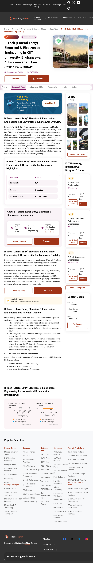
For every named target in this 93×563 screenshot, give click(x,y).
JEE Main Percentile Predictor (75, 468)
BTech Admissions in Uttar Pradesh (78, 494)
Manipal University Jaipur (11, 453)
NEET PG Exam (47, 466)
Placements (52, 87)
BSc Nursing (27, 490)
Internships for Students (59, 516)
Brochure (83, 204)
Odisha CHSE (58, 508)
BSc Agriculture (29, 498)
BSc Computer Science (32, 494)
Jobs (64, 5)
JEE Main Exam (47, 474)
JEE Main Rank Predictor (77, 456)
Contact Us (47, 544)
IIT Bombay (8, 478)
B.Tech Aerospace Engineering (76, 258)
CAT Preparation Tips (45, 495)
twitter (71, 539)
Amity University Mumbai (10, 469)
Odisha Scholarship (58, 488)
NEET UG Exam (47, 485)
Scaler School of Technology (10, 494)
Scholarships (27, 5)
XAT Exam (45, 481)
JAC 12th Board (60, 511)
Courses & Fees (18, 87)
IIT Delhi (7, 482)
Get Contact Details (77, 325)
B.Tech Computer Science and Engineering (76, 221)
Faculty (64, 87)
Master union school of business (13, 500)
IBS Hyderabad (10, 464)
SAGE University (10, 475)
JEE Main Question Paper (61, 466)
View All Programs (77, 288)
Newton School (10, 489)
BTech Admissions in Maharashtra (76, 500)
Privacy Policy (48, 550)
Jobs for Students (60, 522)
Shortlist (15, 79)
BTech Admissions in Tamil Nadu (76, 506)
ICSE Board (58, 504)
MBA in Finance (29, 452)
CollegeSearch (20, 18)
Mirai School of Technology (10, 506)
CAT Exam (45, 454)
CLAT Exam (45, 462)
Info (5, 87)
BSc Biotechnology (30, 502)
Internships (57, 5)
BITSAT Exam (46, 489)
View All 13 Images (77, 154)
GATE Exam (45, 458)
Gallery (74, 87)
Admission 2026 (37, 6)
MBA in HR (27, 456)
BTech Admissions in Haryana (76, 512)
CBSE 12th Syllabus (58, 453)
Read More (49, 232)
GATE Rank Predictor (76, 452)
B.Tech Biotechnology (31, 470)
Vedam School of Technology (11, 512)
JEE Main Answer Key (60, 472)
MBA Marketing (29, 466)
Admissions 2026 (36, 87)
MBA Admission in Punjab (78, 489)
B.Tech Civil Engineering (73, 183)
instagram (86, 539)
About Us (46, 539)
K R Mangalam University (9, 459)
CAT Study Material (58, 459)
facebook (64, 539)
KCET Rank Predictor (76, 460)
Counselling (47, 5)
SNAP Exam (45, 478)
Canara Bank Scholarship (58, 495)
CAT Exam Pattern (45, 503)
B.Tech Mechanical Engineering (30, 475)
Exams (12, 5)
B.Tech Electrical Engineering (29, 485)
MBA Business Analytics (28, 461)
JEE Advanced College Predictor (76, 475)
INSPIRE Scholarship (58, 482)
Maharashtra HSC (60, 500)
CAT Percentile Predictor (77, 463)
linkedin (79, 539)
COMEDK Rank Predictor (77, 480)
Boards (18, 5)
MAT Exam (45, 470)
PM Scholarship (59, 477)
